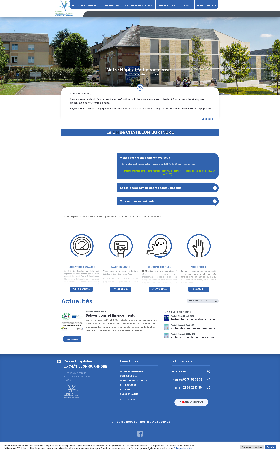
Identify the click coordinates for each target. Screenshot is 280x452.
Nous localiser (179, 371)
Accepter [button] (271, 447)
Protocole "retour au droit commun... (194, 319)
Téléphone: (187, 379)
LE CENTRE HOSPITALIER (84, 5)
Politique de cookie (183, 448)
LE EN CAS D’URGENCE (191, 402)
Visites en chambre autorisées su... (193, 337)
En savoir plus (159, 289)
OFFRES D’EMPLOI (167, 5)
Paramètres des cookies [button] (252, 447)
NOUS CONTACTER (206, 5)
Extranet (186, 5)
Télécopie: (187, 387)
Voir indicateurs (81, 289)
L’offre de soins (110, 5)
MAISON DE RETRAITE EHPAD (139, 5)
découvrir (198, 289)
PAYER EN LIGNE (120, 289)
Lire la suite (72, 339)
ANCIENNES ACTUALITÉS (201, 301)
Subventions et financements (110, 315)
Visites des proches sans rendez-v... (194, 328)
